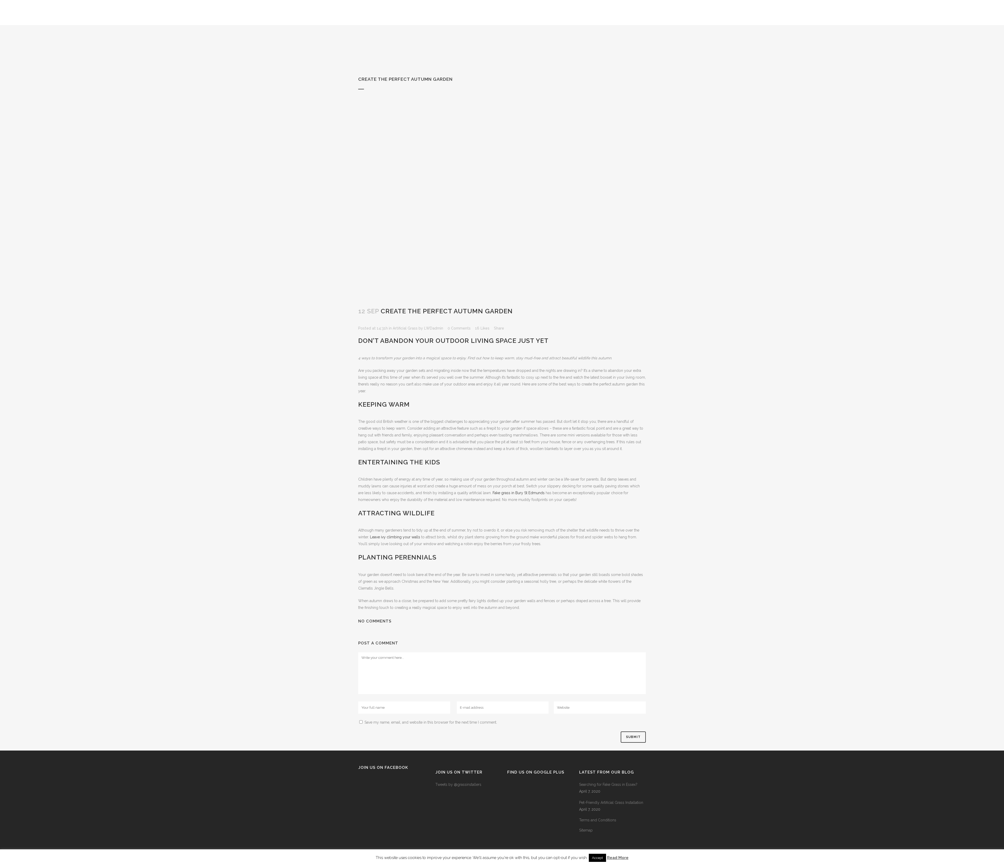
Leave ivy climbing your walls (395, 537)
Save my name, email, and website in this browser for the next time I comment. (430, 722)
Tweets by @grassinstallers (458, 784)
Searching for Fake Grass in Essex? (608, 784)
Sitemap (586, 830)
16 (482, 328)
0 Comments (459, 328)
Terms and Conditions (597, 820)
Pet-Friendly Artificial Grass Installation (611, 802)
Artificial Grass (405, 328)
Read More (618, 857)
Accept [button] (597, 858)
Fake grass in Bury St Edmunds (519, 493)
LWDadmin (433, 328)
